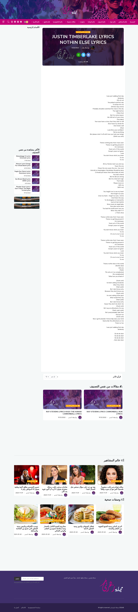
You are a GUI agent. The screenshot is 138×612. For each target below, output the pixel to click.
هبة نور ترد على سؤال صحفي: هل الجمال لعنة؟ (83, 488)
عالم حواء (113, 22)
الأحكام (23, 607)
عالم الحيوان (101, 22)
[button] (8, 22)
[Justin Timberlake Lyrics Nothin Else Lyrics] (88, 55)
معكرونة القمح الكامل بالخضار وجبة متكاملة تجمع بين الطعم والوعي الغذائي (57, 528)
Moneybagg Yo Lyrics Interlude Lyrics (23, 157)
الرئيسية (132, 22)
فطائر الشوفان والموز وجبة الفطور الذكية (86, 527)
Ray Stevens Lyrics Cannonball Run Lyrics (104, 412)
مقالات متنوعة (71, 22)
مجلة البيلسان (114, 607)
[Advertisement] (83, 80)
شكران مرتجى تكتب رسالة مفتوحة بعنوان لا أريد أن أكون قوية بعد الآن (55, 489)
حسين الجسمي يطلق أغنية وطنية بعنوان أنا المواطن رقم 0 (27, 488)
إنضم (17, 579)
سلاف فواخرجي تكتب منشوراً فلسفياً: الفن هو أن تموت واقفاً (112, 488)
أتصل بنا (16, 607)
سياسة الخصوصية (18, 582)
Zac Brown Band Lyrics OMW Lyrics (23, 180)
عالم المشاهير (123, 22)
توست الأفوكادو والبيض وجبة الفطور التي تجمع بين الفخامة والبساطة (29, 528)
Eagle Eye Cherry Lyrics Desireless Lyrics (23, 172)
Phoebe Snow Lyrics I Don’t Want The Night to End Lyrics (23, 188)
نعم (52, 376)
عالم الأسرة (36, 22)
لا (48, 376)
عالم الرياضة (91, 22)
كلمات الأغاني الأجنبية (82, 32)
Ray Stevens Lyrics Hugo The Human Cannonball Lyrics (64, 412)
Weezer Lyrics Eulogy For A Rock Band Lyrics (23, 164)
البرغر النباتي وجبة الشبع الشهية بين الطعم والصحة (112, 527)
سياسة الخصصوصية (34, 607)
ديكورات (82, 22)
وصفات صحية (112, 500)
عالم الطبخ (47, 22)
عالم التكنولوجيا (57, 22)
